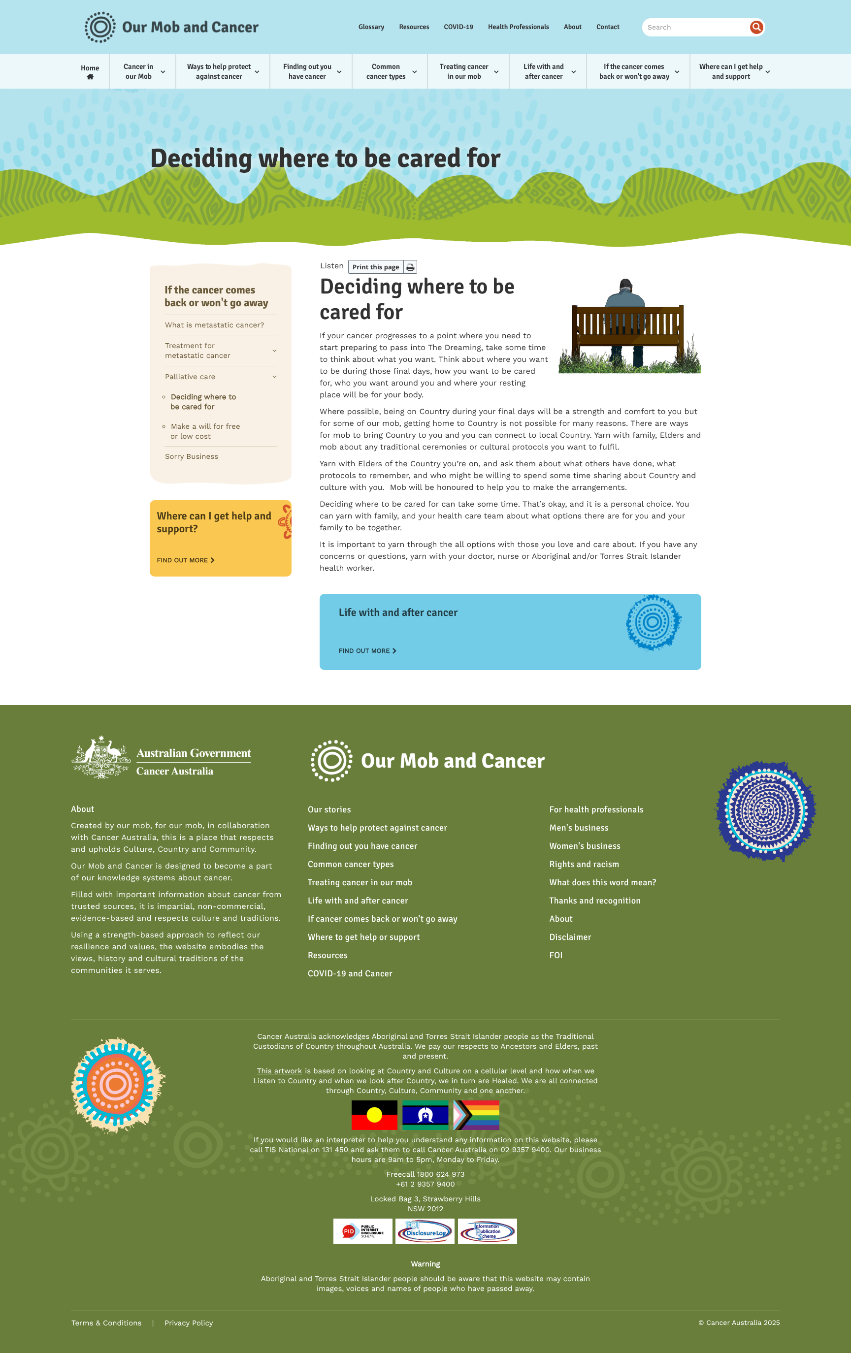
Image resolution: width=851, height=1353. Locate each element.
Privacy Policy (188, 1323)
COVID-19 (459, 27)
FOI (556, 955)
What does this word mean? (603, 882)
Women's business (585, 846)
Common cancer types (386, 71)
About (573, 27)
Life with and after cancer (544, 71)
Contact (608, 27)
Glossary (372, 27)
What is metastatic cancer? (214, 325)
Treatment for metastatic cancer (197, 350)
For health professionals (597, 810)
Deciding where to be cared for (203, 401)
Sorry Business (191, 456)
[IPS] (488, 1231)
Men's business (579, 828)
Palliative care (190, 376)
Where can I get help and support (731, 71)
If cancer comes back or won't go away (383, 919)
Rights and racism (585, 864)
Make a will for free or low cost (205, 431)
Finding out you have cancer (307, 71)
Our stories (329, 810)
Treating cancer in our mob (464, 71)
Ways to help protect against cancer (219, 71)
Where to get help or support (364, 937)
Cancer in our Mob (138, 71)
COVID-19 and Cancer (350, 973)
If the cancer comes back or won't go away (634, 71)
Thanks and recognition (595, 901)
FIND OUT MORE (182, 560)
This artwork (279, 1070)
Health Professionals (518, 27)
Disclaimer (570, 937)
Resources (414, 27)
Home (90, 68)
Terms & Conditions (106, 1323)
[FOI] (425, 1231)
